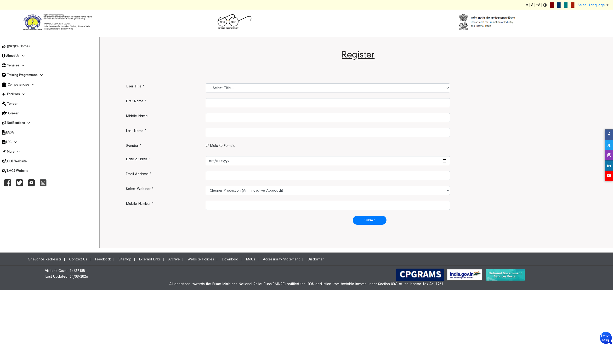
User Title (135, 86)
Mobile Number (139, 203)
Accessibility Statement (281, 259)
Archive (174, 259)
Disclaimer (315, 259)
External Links (150, 259)
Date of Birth (138, 159)
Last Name (136, 131)
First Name (136, 101)
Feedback (103, 259)
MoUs (250, 259)
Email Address (138, 174)
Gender (133, 146)
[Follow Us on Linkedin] (609, 166)
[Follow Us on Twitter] (609, 145)
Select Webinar (139, 189)
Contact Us (78, 259)
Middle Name (137, 116)
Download (230, 259)
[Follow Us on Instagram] (609, 155)
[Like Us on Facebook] (609, 135)
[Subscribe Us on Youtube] (609, 176)
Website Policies (200, 259)
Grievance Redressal (45, 259)
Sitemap (125, 259)
